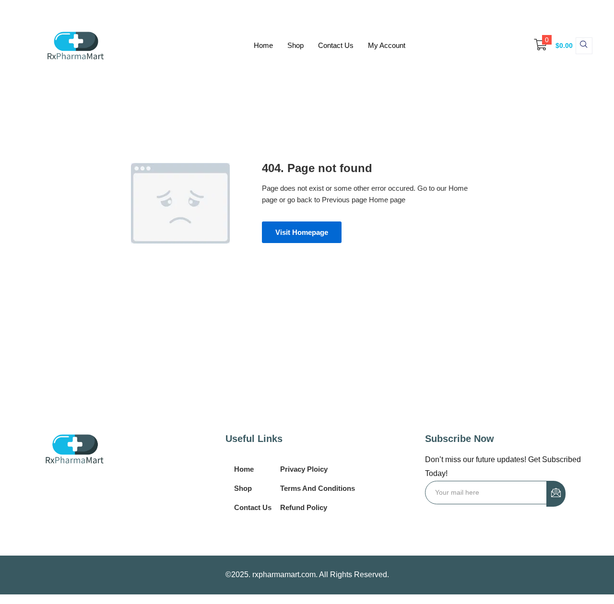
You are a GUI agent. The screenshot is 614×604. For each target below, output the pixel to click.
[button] (549, 45)
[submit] (556, 494)
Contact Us (336, 45)
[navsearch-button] (584, 45)
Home (263, 45)
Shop (295, 45)
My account (386, 45)
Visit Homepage (301, 232)
